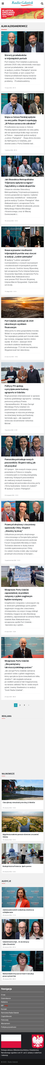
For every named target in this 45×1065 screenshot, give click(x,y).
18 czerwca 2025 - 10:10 (11, 221)
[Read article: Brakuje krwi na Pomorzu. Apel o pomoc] (22, 855)
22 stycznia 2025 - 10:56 (11, 356)
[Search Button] (42, 3)
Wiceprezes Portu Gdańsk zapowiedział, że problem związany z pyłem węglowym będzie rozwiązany (18, 594)
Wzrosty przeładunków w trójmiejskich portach (16, 57)
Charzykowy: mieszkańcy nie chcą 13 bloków (19, 802)
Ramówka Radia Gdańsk (10, 1013)
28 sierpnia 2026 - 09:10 (9, 947)
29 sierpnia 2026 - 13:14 (9, 839)
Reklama (4, 1002)
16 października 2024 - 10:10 (12, 560)
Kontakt (4, 1009)
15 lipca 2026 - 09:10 (10, 88)
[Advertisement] (22, 744)
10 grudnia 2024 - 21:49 (11, 430)
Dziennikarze (6, 998)
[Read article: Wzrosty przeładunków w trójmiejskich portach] (22, 43)
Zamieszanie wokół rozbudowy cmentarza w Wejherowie (18, 911)
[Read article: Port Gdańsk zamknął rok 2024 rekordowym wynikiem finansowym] (22, 309)
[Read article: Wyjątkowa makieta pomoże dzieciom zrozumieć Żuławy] (22, 823)
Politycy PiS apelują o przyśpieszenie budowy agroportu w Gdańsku (16, 389)
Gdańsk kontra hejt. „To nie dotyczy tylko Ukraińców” (16, 943)
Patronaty (4, 1020)
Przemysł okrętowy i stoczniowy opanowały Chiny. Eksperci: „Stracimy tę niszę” (20, 527)
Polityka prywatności (8, 1027)
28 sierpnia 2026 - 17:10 (9, 915)
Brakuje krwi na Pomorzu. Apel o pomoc (17, 866)
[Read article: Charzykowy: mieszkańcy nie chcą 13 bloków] (22, 791)
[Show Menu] (3, 3)
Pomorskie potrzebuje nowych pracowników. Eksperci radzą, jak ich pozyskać (20, 462)
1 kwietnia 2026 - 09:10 (11, 150)
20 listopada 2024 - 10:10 (11, 495)
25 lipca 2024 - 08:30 (10, 696)
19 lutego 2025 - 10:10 (10, 291)
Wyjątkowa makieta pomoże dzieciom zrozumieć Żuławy (21, 835)
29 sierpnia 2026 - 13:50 (9, 808)
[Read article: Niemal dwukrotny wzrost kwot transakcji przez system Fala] (22, 962)
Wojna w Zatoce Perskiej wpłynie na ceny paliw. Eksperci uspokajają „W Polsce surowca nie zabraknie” (21, 120)
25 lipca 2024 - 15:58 (10, 631)
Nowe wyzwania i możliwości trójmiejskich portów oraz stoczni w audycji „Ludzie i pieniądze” (20, 253)
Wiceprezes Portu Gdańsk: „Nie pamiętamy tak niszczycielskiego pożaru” (18, 664)
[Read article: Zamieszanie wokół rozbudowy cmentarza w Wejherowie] (22, 898)
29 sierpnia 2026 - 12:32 (9, 871)
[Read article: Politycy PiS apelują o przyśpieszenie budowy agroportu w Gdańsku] (22, 374)
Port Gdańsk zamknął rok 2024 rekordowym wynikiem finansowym (19, 324)
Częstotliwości (6, 1016)
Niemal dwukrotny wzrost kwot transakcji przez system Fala (18, 975)
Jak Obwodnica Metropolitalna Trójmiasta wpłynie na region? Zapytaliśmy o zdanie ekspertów (20, 182)
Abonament (5, 1023)
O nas (3, 995)
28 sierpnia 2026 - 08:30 (9, 979)
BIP (2, 1005)
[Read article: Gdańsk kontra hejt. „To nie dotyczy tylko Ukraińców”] (22, 930)
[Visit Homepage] (22, 3)
